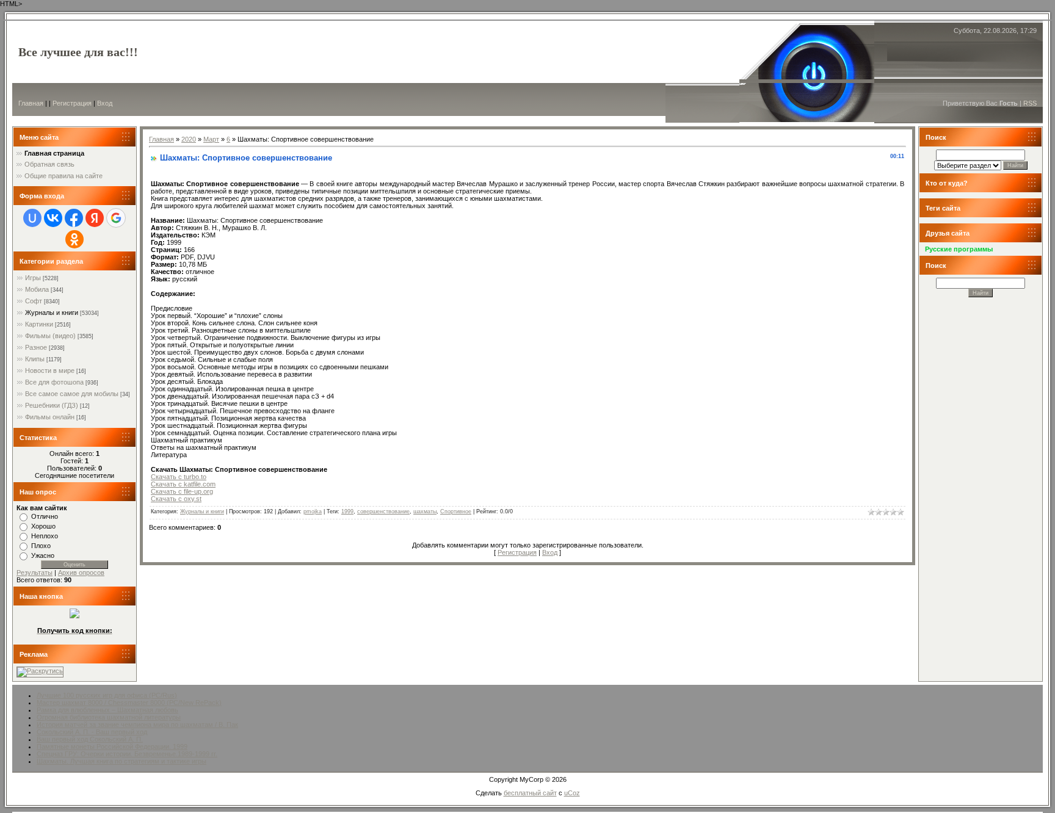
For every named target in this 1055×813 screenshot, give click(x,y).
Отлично (44, 516)
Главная (30, 103)
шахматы (425, 511)
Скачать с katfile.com (183, 484)
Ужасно (42, 555)
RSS (1030, 103)
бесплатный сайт (530, 793)
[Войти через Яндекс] (94, 218)
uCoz (572, 793)
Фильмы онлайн (49, 417)
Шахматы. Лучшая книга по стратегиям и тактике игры (121, 761)
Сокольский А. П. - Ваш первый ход (92, 731)
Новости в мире (49, 370)
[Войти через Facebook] (74, 218)
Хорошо (43, 526)
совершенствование (383, 511)
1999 (347, 511)
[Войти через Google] (116, 218)
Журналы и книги (51, 312)
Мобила (37, 289)
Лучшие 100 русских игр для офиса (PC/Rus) (107, 695)
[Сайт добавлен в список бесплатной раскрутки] (39, 670)
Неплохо (44, 536)
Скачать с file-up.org (182, 491)
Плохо (41, 545)
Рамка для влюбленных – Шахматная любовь (107, 710)
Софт (33, 301)
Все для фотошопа (54, 382)
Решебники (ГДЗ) (51, 405)
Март (211, 139)
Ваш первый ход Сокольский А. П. (90, 739)
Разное (36, 347)
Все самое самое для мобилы (71, 393)
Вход (104, 103)
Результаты (34, 572)
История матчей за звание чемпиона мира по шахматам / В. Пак (137, 724)
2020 (188, 139)
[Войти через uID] (32, 218)
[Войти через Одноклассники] (74, 239)
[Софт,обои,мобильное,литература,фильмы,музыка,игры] (74, 616)
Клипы (35, 359)
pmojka (312, 511)
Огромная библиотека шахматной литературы (109, 717)
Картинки (39, 324)
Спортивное (455, 511)
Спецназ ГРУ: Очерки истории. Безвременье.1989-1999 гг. (127, 753)
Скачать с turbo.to (178, 476)
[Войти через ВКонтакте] (53, 218)
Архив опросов (81, 572)
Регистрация (72, 103)
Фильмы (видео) (50, 335)
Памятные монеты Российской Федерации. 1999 (112, 746)
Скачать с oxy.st (176, 498)
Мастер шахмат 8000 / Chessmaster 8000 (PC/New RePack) (129, 702)
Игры (33, 277)
